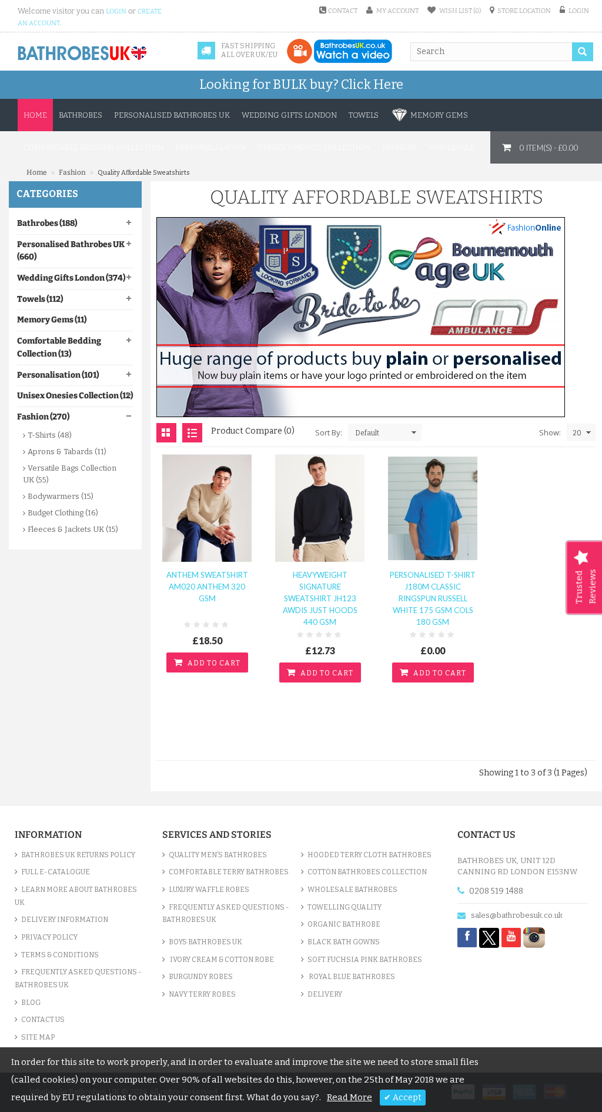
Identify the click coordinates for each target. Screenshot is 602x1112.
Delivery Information (64, 919)
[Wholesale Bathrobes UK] (83, 53)
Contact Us (43, 1020)
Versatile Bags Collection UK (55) (69, 474)
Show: (550, 432)
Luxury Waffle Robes (209, 889)
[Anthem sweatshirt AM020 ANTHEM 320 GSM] (207, 508)
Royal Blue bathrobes (351, 977)
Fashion (72, 172)
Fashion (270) (43, 417)
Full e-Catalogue (55, 872)
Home (35, 115)
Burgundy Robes (201, 977)
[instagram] (534, 937)
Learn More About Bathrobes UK (76, 896)
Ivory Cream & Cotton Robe (221, 959)
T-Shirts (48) (50, 435)
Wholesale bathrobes (352, 889)
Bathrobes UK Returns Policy (78, 855)
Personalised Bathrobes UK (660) (71, 250)
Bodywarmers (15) (60, 496)
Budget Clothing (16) (63, 512)
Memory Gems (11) (51, 320)
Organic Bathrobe (343, 924)
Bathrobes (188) (47, 223)
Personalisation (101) (58, 375)
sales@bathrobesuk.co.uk (517, 915)
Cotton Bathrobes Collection (367, 872)
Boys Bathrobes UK (205, 942)
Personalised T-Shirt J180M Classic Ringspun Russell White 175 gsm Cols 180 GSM (433, 598)
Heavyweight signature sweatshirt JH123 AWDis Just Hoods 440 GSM (320, 598)
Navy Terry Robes (202, 994)
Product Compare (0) (253, 431)
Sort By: (328, 432)
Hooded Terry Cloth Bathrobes (369, 855)
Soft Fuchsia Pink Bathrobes (364, 959)
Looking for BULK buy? (301, 84)
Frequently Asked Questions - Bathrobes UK (78, 978)
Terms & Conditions (60, 955)
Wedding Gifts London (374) (71, 278)
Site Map (38, 1037)
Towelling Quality (344, 907)
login (116, 11)
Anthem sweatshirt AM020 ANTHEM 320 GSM (207, 586)
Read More (349, 1097)
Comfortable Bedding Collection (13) (59, 347)
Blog (31, 1002)
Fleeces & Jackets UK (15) (73, 529)
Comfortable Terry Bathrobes (229, 872)
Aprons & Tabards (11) (67, 451)
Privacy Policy (49, 937)
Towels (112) (40, 299)
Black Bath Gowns (343, 942)
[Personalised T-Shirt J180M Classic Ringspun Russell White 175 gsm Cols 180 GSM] (432, 508)
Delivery (324, 994)
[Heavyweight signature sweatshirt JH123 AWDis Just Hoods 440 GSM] (319, 508)
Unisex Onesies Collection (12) (75, 396)
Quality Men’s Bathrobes (218, 855)
